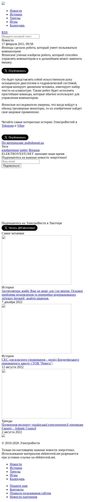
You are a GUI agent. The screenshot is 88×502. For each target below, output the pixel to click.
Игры (14, 21)
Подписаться (11, 165)
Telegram (8, 125)
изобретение (10, 150)
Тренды (15, 18)
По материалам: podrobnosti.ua (23, 143)
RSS (5, 32)
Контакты (17, 489)
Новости (16, 10)
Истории (16, 14)
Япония (34, 150)
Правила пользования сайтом (30, 493)
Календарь (17, 25)
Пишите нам (18, 486)
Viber (20, 125)
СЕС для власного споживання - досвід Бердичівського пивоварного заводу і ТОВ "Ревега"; (40, 361)
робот (24, 150)
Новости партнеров (23, 497)
